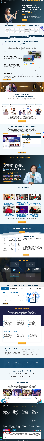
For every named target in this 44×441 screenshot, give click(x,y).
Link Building (12, 108)
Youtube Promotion (14, 411)
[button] (31, 137)
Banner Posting (29, 110)
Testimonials (33, 411)
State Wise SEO (5, 110)
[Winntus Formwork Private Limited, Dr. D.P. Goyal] (9, 197)
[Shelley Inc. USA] (9, 209)
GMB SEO (13, 409)
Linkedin (14, 430)
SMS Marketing (14, 415)
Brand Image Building (25, 410)
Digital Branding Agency (25, 411)
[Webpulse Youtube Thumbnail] (28, 58)
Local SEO (4, 108)
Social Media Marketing (39, 108)
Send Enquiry (25, 254)
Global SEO (4, 112)
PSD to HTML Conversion (6, 413)
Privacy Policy (34, 420)
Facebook (4, 430)
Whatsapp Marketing (38, 112)
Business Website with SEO (6, 409)
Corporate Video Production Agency (25, 414)
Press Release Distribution (25, 409)
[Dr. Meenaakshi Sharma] (35, 209)
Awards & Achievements (35, 412)
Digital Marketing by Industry (16, 418)
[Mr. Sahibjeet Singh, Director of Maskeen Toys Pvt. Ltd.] (35, 197)
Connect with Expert (6, 79)
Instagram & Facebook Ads (39, 111)
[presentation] (3, 87)
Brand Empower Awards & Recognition (22, 109)
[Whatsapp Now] (1, 437)
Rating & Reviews (30, 109)
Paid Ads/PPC (14, 412)
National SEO (4, 111)
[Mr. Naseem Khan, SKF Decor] (22, 209)
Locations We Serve (34, 418)
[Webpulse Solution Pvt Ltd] (4, 2)
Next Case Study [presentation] (38, 133)
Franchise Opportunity (31, 0)
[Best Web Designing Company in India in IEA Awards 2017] (8, 176)
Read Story (12, 181)
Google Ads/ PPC (38, 109)
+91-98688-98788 (25, 0)
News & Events (34, 413)
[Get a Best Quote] (1, 439)
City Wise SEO (5, 109)
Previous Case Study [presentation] (5, 133)
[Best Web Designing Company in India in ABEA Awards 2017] (4, 176)
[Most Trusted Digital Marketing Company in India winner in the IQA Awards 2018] (19, 176)
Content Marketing (13, 112)
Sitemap (33, 421)
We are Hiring (37, 0)
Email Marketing (14, 414)
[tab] (5, 239)
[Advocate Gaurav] (22, 197)
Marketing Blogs (34, 414)
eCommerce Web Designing (6, 410)
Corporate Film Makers (25, 412)
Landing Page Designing (6, 414)
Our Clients (33, 410)
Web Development (5, 411)
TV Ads (23, 415)
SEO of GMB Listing (30, 108)
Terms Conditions (34, 419)
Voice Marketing (38, 113)
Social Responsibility (34, 415)
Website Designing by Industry (6, 412)
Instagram (7, 430)
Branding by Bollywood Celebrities (22, 110)
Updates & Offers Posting (31, 111)
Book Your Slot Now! (5, 181)
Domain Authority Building (13, 110)
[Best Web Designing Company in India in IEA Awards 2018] (11, 176)
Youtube (9, 430)
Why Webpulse (34, 409)
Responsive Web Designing (6, 415)
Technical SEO (13, 111)
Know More (4, 303)
